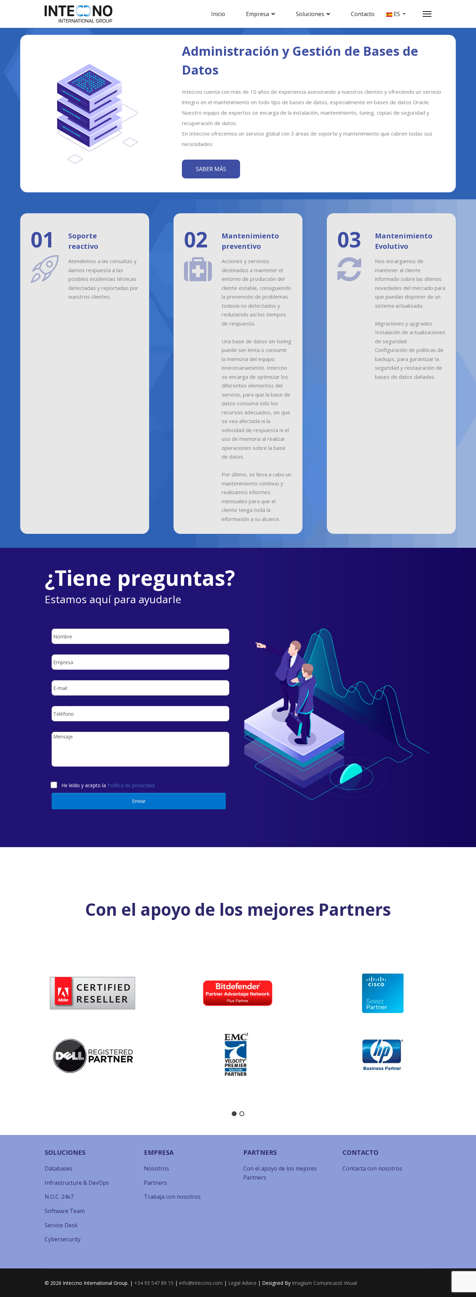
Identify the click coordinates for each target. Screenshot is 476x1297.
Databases (58, 1168)
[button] (10, 1024)
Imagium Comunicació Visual (324, 1283)
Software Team (65, 1211)
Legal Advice (242, 1283)
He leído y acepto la (108, 784)
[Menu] (427, 14)
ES (396, 14)
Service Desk (61, 1225)
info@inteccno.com (201, 1283)
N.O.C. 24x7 (59, 1196)
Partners (155, 1183)
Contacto (363, 14)
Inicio (218, 14)
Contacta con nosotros (372, 1168)
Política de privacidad (131, 785)
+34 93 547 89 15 (154, 1283)
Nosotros (156, 1168)
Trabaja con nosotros (172, 1196)
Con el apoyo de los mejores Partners (280, 1173)
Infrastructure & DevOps (77, 1183)
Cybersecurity (62, 1239)
